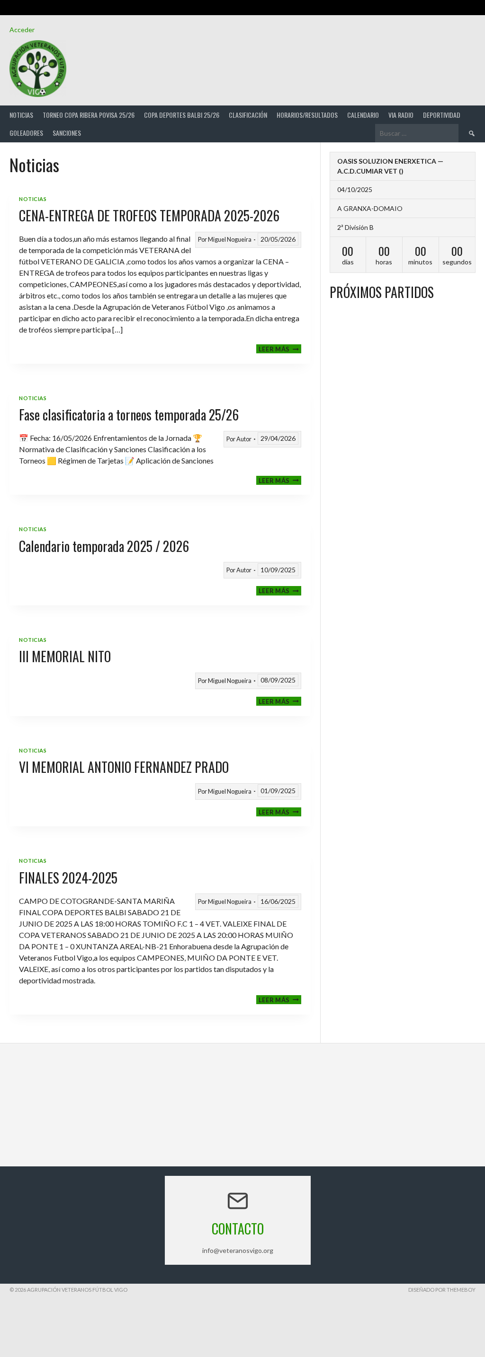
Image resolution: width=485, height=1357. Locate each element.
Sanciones (67, 133)
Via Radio (400, 115)
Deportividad (441, 115)
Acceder (22, 30)
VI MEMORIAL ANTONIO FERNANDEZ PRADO (124, 767)
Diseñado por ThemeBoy (442, 1290)
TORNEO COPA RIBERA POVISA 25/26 (89, 115)
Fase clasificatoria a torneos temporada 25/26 (129, 414)
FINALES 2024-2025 (68, 877)
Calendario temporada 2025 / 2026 (104, 546)
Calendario (363, 115)
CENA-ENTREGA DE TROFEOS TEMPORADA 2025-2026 (149, 215)
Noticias (21, 115)
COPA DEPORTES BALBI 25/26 (181, 115)
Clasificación (248, 115)
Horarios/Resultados (307, 115)
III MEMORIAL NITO (65, 656)
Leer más (280, 348)
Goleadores (26, 133)
